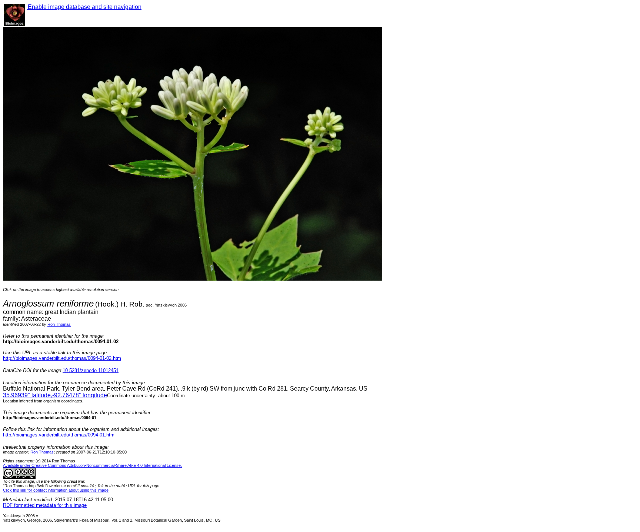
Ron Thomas (59, 324)
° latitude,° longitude (55, 395)
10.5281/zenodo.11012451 (91, 370)
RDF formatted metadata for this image (45, 505)
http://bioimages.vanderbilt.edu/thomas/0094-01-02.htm (62, 358)
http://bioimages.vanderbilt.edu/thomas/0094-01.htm (58, 435)
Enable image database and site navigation (84, 7)
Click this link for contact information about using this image (56, 490)
